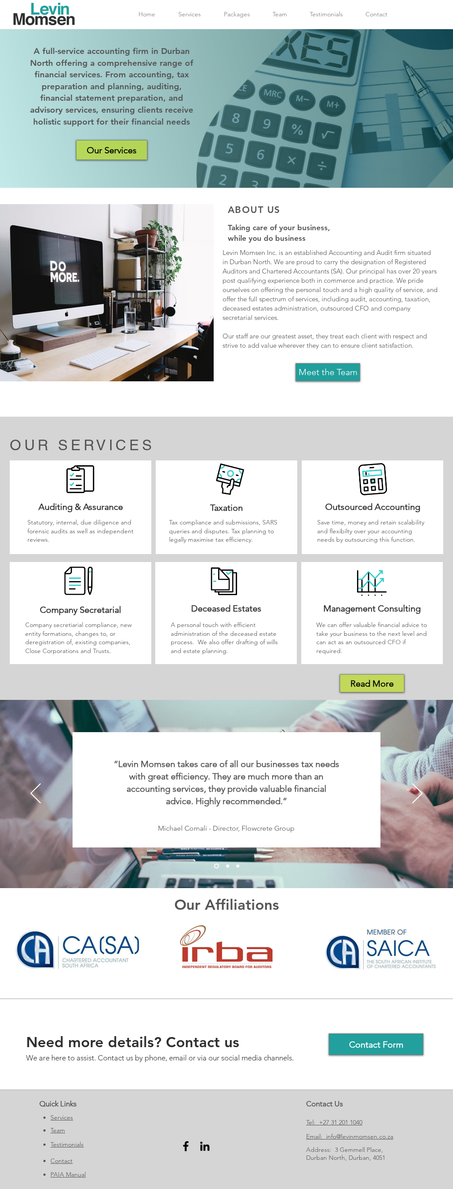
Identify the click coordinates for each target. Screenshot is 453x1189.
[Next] (417, 794)
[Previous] (36, 794)
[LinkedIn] (204, 1146)
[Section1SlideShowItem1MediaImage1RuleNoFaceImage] (216, 866)
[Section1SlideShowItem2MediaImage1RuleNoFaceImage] (227, 866)
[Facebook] (185, 1146)
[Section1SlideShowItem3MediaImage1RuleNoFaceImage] (237, 866)
